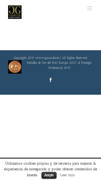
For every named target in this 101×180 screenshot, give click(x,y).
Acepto (49, 175)
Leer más (67, 175)
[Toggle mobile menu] (90, 8)
